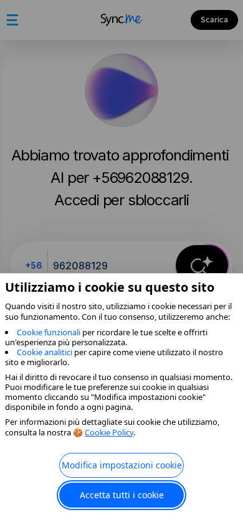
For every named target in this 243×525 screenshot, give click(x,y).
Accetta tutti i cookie (122, 495)
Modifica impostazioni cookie (122, 465)
